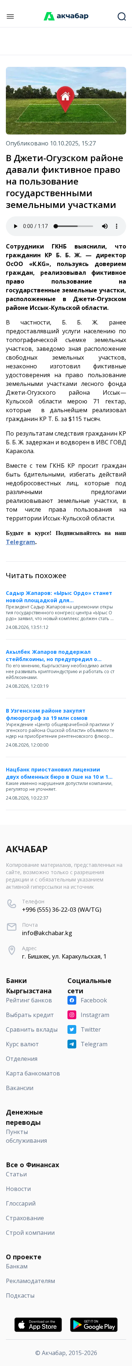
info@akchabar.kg (47, 933)
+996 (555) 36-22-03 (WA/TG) (61, 910)
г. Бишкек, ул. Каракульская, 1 (64, 956)
